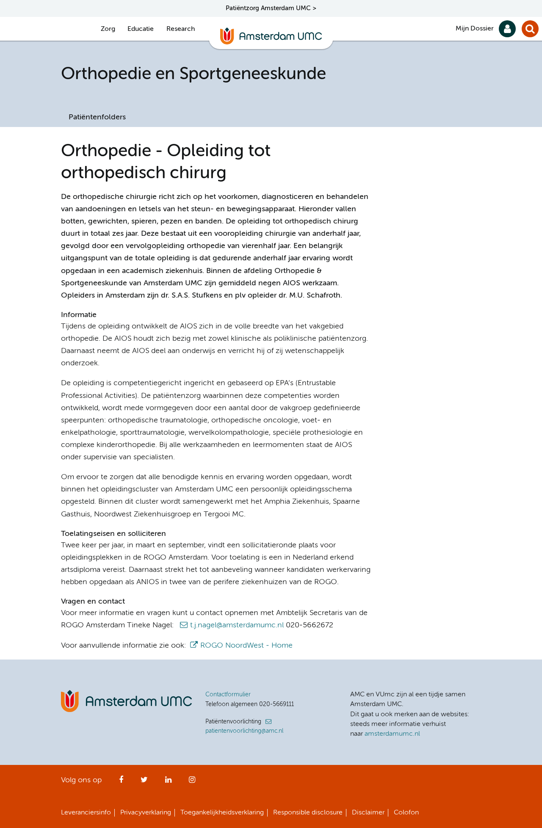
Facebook (121, 782)
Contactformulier (228, 695)
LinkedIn (168, 782)
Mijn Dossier (475, 28)
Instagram (192, 782)
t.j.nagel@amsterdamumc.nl (237, 625)
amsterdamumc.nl (392, 734)
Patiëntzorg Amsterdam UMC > (271, 8)
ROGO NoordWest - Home (246, 645)
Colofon (406, 812)
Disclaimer (368, 812)
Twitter (144, 782)
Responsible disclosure (308, 812)
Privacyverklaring (145, 812)
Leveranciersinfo (86, 812)
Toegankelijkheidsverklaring (222, 812)
